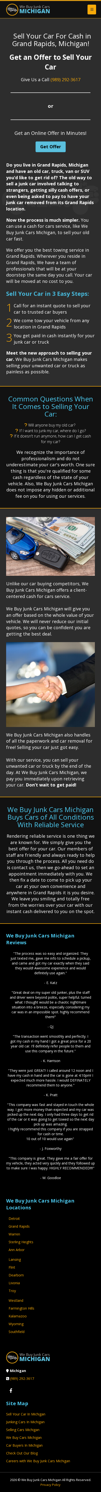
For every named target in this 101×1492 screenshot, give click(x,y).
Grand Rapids (19, 1226)
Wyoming (16, 1324)
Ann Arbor (17, 1249)
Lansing (15, 1259)
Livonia (14, 1283)
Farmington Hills (21, 1308)
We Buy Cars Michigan (24, 1437)
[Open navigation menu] (92, 9)
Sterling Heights (21, 1242)
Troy (12, 1290)
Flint (12, 1267)
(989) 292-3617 (65, 79)
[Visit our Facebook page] (10, 1391)
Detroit (14, 1218)
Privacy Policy (50, 1484)
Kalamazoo (18, 1316)
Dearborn (16, 1275)
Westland (16, 1300)
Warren (14, 1234)
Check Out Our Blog (22, 1453)
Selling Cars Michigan (22, 1429)
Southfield (17, 1331)
